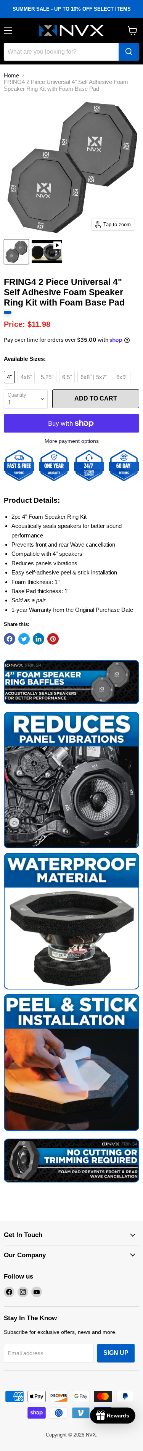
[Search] (129, 52)
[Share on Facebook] (9, 639)
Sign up (116, 1353)
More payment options (72, 441)
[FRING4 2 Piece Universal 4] (16, 252)
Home (11, 75)
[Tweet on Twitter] (24, 639)
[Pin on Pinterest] (53, 639)
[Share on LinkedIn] (38, 639)
